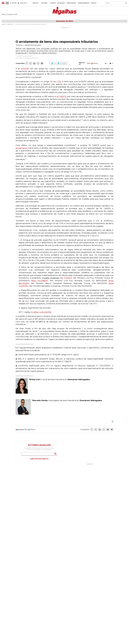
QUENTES (53, 3)
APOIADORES (61, 3)
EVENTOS (93, 3)
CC (26, 301)
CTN (59, 81)
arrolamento (21, 148)
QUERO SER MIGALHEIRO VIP (39, 458)
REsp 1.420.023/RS (42, 312)
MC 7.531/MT (66, 278)
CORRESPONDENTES (83, 3)
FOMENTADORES (71, 3)
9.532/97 (25, 68)
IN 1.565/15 (61, 96)
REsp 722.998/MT (39, 280)
